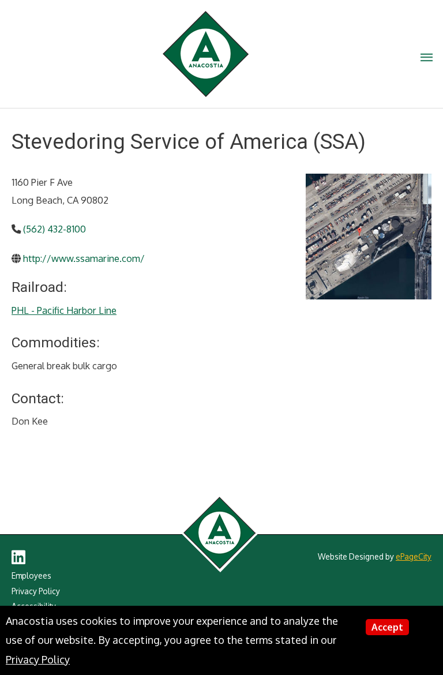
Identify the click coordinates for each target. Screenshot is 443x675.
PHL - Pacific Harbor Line (64, 310)
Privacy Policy (36, 591)
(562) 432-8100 (54, 229)
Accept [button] (387, 627)
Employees (31, 575)
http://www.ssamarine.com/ (84, 258)
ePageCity (413, 556)
